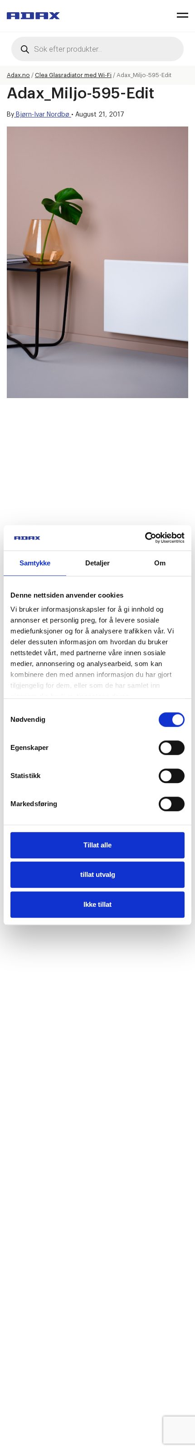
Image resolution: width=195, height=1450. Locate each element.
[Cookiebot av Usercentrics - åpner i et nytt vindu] (145, 538)
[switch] (172, 747)
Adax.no (18, 75)
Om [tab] (160, 563)
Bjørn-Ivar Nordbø (42, 115)
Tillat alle (97, 845)
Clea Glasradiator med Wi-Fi (73, 75)
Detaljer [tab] (97, 563)
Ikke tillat (97, 904)
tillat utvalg (97, 874)
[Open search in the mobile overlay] (97, 49)
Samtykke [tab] (35, 563)
